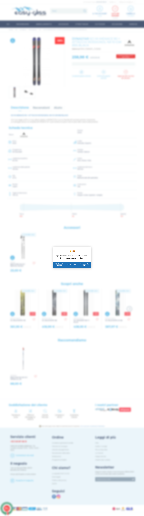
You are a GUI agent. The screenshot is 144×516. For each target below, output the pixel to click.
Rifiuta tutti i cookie (59, 265)
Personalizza (72, 265)
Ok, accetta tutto (84, 265)
